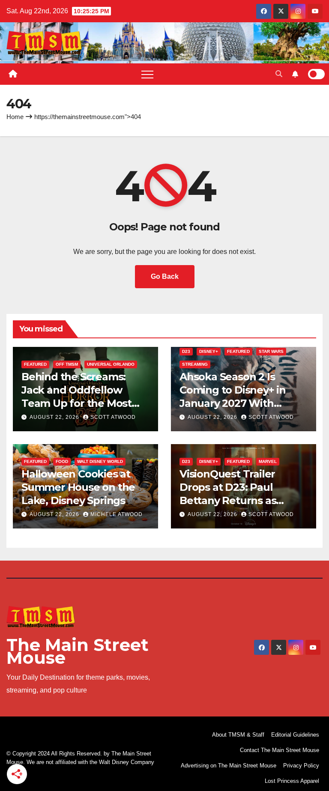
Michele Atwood (116, 514)
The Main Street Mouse (77, 651)
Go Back (165, 276)
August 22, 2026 (55, 417)
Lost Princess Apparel (292, 781)
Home (15, 116)
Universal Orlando (111, 364)
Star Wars (271, 351)
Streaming (195, 364)
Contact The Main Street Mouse (279, 750)
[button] (278, 74)
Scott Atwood (113, 417)
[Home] (12, 74)
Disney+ (208, 351)
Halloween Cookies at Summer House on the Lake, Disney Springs (78, 487)
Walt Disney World (100, 461)
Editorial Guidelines (295, 734)
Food (62, 461)
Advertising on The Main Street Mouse (228, 765)
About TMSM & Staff (238, 734)
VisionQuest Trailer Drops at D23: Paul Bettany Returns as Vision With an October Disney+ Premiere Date (237, 501)
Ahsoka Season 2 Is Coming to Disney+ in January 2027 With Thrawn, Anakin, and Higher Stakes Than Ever (241, 403)
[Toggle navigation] (147, 74)
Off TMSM (67, 364)
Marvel (268, 461)
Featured (35, 364)
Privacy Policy (301, 765)
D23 (186, 351)
